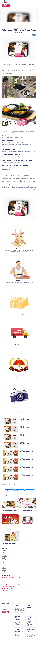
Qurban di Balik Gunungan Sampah (7, 588)
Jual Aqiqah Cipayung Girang (19, 490)
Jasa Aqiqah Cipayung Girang (9, 490)
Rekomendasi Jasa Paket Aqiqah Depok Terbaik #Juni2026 (11, 577)
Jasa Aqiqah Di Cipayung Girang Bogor (10, 510)
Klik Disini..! (17, 484)
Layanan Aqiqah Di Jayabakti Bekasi (9, 526)
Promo (4, 564)
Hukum (4, 552)
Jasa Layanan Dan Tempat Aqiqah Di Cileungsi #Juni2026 (11, 584)
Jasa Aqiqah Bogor (18, 186)
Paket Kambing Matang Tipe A (27, 451)
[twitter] (35, 35)
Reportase (4, 550)
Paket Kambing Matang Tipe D (26, 475)
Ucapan (4, 567)
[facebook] (33, 35)
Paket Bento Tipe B (24, 427)
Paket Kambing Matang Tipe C (27, 467)
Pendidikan (5, 555)
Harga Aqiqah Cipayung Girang (30, 490)
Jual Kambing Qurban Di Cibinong (7, 590)
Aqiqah (22, 32)
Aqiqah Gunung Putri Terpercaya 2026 (8, 586)
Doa (3, 562)
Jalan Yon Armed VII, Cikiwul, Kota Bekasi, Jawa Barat (31, 611)
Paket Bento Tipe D (24, 443)
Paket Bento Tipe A (24, 419)
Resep (4, 559)
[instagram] (3, 612)
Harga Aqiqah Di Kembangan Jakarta (27, 510)
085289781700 (18, 621)
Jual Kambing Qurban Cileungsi (7, 592)
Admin (17, 32)
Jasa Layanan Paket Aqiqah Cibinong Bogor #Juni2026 (10, 582)
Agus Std (25, 645)
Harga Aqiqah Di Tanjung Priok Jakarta (27, 526)
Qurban (4, 569)
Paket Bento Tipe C (24, 435)
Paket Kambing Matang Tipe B (26, 459)
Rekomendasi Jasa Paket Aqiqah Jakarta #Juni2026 (10, 579)
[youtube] (8, 612)
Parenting (4, 557)
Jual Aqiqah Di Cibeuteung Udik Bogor (9, 543)
